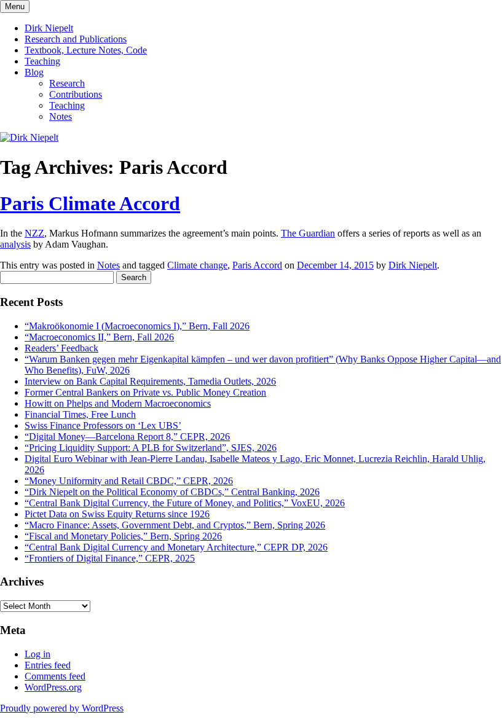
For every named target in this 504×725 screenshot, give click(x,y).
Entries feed (48, 665)
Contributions (75, 94)
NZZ (34, 233)
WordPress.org (53, 687)
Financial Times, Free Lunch (80, 414)
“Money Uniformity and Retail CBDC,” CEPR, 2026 (129, 481)
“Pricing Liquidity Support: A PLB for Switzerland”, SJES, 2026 (151, 447)
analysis (15, 244)
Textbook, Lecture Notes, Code (86, 50)
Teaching (42, 61)
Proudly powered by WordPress (62, 708)
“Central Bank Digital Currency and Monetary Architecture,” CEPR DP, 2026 (176, 547)
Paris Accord (257, 265)
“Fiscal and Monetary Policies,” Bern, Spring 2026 (123, 536)
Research (67, 83)
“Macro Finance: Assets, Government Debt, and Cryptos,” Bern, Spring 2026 (175, 525)
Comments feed (55, 676)
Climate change (197, 265)
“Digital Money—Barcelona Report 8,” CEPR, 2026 (127, 436)
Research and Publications (76, 39)
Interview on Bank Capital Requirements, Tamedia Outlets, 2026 (150, 381)
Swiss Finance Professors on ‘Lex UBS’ (103, 425)
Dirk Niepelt (49, 28)
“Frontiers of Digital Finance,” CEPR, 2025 (110, 558)
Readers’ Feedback (61, 348)
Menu (15, 6)
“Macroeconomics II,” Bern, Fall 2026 (99, 337)
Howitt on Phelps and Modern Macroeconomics (118, 403)
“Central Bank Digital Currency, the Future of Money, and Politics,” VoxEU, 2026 (185, 503)
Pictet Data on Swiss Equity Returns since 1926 (117, 514)
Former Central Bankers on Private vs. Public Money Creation (145, 392)
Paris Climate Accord (90, 203)
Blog (34, 72)
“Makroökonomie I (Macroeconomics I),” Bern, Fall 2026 (137, 326)
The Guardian (308, 233)
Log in (37, 654)
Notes (60, 116)
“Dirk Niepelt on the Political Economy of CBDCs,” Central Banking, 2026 (172, 492)
